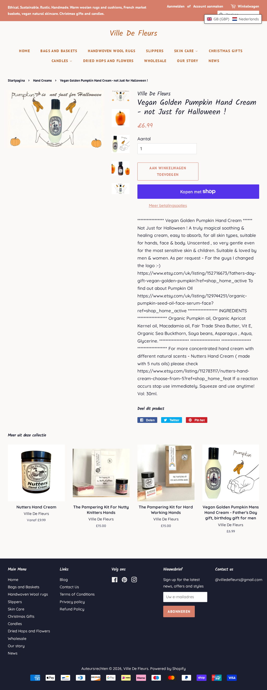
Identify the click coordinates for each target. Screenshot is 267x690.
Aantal (144, 138)
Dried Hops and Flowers (108, 60)
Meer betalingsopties (168, 205)
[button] (233, 19)
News (214, 60)
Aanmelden (176, 6)
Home (24, 51)
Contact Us (69, 587)
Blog (64, 579)
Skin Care (184, 51)
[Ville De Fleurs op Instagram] (134, 580)
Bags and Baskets (58, 51)
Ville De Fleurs (133, 33)
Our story (187, 60)
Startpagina (16, 80)
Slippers (154, 51)
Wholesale (155, 60)
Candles (61, 60)
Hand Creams (42, 80)
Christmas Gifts (226, 51)
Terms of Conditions (77, 594)
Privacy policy (72, 601)
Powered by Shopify (168, 668)
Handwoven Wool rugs (112, 51)
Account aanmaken (208, 6)
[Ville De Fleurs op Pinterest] (124, 580)
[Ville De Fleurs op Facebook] (115, 580)
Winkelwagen (248, 6)
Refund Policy (72, 609)
